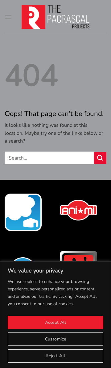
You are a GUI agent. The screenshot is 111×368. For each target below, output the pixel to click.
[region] (55, 314)
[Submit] (100, 158)
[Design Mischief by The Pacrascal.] (55, 17)
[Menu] (8, 16)
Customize (55, 339)
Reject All (55, 356)
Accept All (55, 322)
